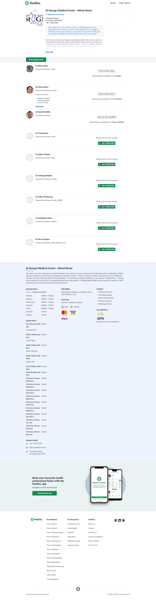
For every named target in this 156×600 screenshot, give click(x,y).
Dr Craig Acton (42, 133)
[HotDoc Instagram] (123, 520)
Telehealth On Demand (55, 566)
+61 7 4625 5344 (108, 143)
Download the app (45, 493)
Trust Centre (93, 545)
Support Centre (73, 545)
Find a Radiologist (53, 562)
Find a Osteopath (53, 554)
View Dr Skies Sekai (106, 71)
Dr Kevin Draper (43, 239)
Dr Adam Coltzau (43, 154)
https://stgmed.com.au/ (37, 447)
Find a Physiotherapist (55, 532)
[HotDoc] (32, 3)
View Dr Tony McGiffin (106, 117)
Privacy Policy (93, 541)
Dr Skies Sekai (42, 66)
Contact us (92, 532)
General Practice (74, 524)
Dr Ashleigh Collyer (44, 218)
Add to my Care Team (56, 14)
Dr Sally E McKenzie (44, 197)
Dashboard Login (74, 541)
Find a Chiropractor (54, 541)
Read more (40, 106)
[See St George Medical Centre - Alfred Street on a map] (118, 18)
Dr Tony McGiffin (43, 112)
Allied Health (72, 528)
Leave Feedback (52, 579)
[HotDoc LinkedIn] (120, 520)
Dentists (71, 532)
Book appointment (36, 59)
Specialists (71, 537)
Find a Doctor (52, 524)
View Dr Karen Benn (107, 94)
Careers (91, 528)
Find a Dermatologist (54, 558)
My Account (51, 571)
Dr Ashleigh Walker (44, 176)
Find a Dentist (52, 528)
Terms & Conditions (95, 537)
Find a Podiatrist (53, 537)
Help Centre (51, 575)
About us (91, 524)
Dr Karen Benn (42, 87)
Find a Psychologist (54, 545)
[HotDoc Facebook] (116, 520)
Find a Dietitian (52, 549)
